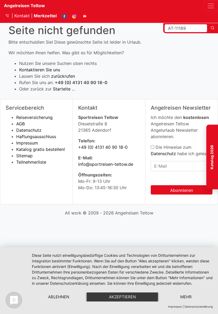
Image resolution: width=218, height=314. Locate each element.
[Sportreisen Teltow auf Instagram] (72, 15)
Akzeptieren (122, 296)
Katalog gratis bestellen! (40, 149)
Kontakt (22, 15)
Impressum (27, 143)
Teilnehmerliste (31, 162)
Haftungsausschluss (36, 136)
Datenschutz (28, 130)
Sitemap (24, 155)
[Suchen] (212, 28)
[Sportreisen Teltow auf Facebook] (62, 15)
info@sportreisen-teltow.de (105, 164)
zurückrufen (63, 76)
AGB (20, 123)
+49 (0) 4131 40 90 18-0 (103, 147)
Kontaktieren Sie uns (39, 69)
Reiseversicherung (34, 117)
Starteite (61, 89)
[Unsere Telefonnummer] (9, 15)
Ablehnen (58, 296)
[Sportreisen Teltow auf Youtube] (82, 15)
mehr (186, 296)
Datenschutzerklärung (199, 306)
